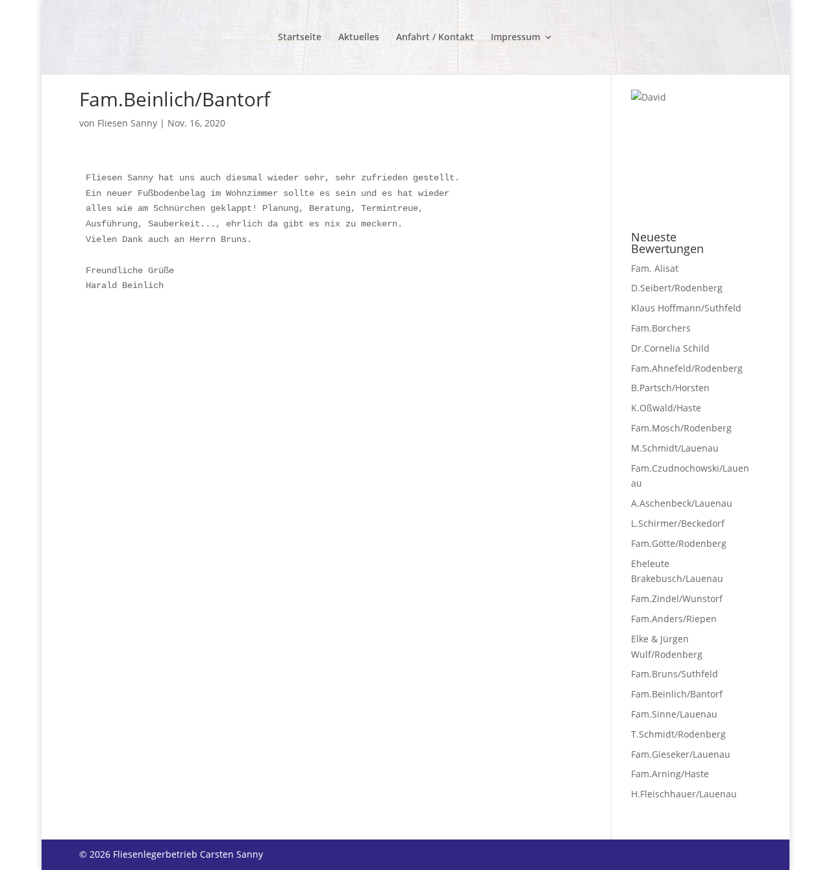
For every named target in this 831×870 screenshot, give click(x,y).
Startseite (299, 37)
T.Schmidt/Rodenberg (678, 734)
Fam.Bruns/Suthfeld (674, 674)
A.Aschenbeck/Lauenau (681, 503)
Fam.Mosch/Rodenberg (681, 428)
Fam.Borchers (661, 328)
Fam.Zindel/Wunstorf (677, 598)
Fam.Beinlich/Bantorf (677, 694)
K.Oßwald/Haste (666, 408)
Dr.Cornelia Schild (670, 348)
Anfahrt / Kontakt (435, 37)
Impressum (515, 37)
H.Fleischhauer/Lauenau (684, 794)
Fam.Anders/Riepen (674, 618)
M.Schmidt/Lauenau (675, 448)
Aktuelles (358, 37)
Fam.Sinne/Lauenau (674, 714)
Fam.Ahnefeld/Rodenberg (687, 368)
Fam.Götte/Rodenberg (678, 543)
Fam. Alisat (654, 268)
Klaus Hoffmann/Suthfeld (686, 308)
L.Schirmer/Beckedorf (678, 523)
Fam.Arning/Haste (670, 773)
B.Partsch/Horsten (670, 387)
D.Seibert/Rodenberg (677, 288)
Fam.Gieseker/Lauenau (680, 754)
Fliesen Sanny (127, 123)
